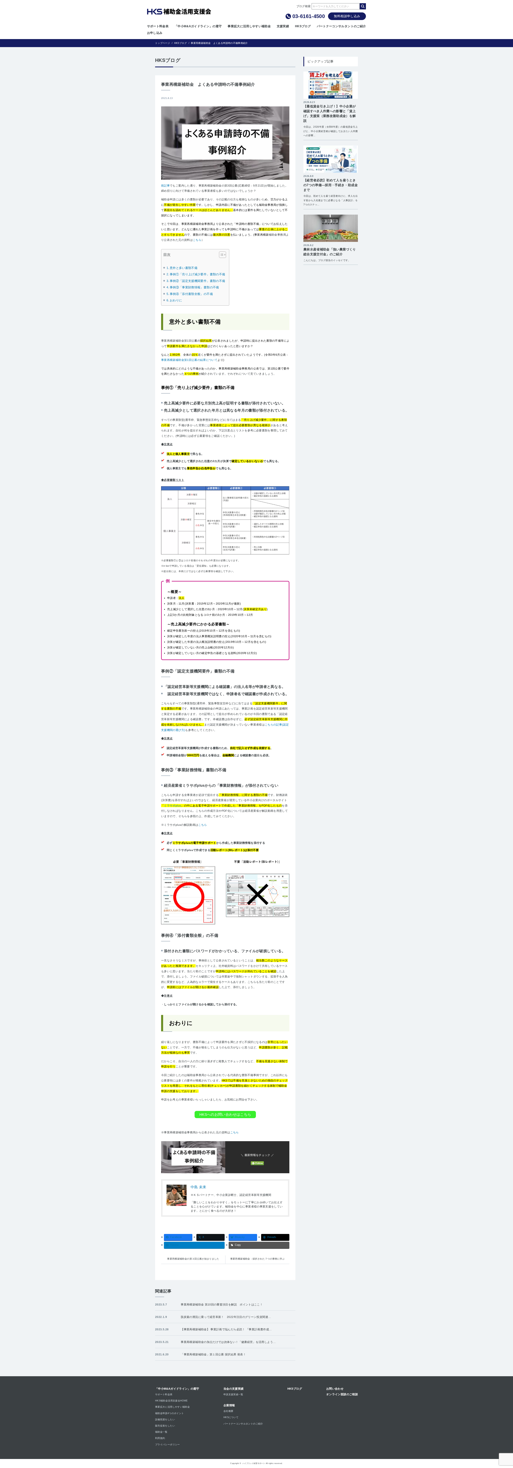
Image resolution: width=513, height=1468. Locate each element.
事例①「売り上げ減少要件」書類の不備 (197, 274)
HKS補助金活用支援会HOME (171, 1400)
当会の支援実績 (233, 1388)
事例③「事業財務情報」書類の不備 (194, 287)
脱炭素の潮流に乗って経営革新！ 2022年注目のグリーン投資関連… (226, 1317)
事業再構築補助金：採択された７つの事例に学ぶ (257, 1258)
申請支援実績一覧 (233, 1394)
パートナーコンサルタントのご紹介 (341, 26)
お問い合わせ (334, 1388)
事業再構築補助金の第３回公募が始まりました (193, 1258)
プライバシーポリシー (167, 1444)
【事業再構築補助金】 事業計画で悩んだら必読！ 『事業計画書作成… (226, 1329)
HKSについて (231, 1417)
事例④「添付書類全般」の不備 (191, 294)
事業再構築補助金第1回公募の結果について (189, 359)
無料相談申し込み (347, 16)
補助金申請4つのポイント (169, 1413)
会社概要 (228, 1411)
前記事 (165, 185)
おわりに (176, 300)
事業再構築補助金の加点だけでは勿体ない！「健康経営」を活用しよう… (228, 1342)
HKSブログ (303, 26)
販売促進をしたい (165, 1425)
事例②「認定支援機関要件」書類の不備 (197, 281)
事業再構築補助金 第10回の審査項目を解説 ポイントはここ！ (222, 1304)
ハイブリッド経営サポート (253, 1463)
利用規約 (160, 1438)
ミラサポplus (172, 805)
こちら (197, 239)
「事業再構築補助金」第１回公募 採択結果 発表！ (213, 1354)
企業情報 (229, 1405)
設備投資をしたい (165, 1419)
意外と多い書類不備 (183, 268)
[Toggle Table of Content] (220, 254)
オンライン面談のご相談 (342, 1394)
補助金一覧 (161, 1432)
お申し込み (155, 32)
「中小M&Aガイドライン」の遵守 (198, 26)
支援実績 (283, 26)
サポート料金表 (158, 26)
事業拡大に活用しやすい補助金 (249, 26)
